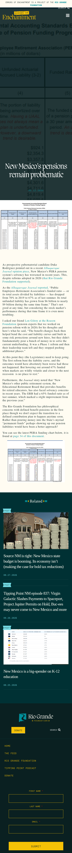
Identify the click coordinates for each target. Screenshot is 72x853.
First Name (36, 791)
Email (36, 821)
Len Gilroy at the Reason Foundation (29, 322)
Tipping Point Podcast (20, 767)
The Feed (11, 753)
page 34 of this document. (29, 436)
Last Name (36, 806)
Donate (18, 730)
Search (62, 7)
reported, (30, 287)
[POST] (36, 530)
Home (8, 745)
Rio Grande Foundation (20, 760)
